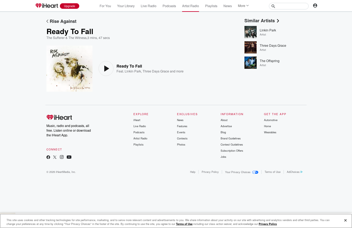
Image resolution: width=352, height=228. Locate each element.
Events (181, 132)
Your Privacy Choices (238, 172)
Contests (182, 138)
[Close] (345, 220)
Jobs (223, 157)
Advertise (226, 126)
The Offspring (269, 60)
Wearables (270, 132)
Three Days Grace (156, 71)
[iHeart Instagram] (62, 157)
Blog (223, 132)
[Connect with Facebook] (48, 157)
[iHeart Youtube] (69, 157)
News (227, 5)
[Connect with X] (54, 157)
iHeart (136, 120)
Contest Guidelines (232, 144)
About (224, 120)
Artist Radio (190, 5)
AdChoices (293, 172)
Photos (181, 144)
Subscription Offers (232, 150)
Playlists (211, 5)
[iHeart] (46, 6)
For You (105, 5)
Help (192, 172)
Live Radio (148, 5)
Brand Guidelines (231, 138)
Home (267, 126)
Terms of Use (272, 172)
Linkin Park (133, 71)
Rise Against (63, 21)
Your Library (126, 5)
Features (182, 126)
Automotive (270, 120)
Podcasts (169, 5)
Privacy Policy (210, 172)
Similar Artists (259, 20)
